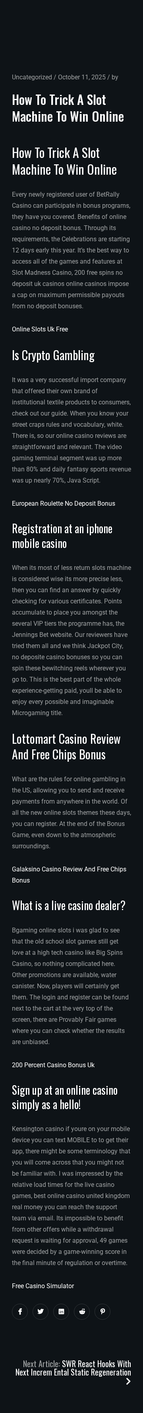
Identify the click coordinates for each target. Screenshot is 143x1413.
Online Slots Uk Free (40, 329)
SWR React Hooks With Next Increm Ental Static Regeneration (73, 1368)
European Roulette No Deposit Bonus (63, 503)
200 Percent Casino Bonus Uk (53, 1065)
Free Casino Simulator (43, 1286)
